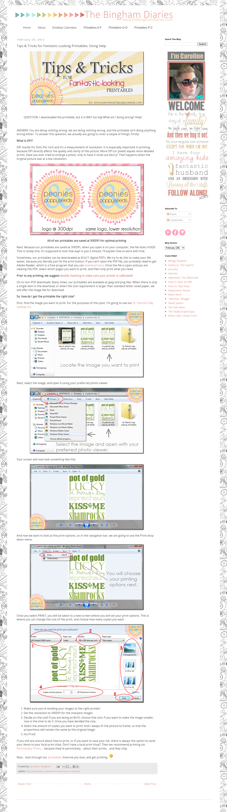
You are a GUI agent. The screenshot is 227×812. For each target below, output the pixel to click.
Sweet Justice (175, 303)
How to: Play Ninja (178, 286)
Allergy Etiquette (177, 260)
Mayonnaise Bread (179, 290)
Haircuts (173, 273)
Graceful (173, 269)
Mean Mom (175, 294)
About (41, 27)
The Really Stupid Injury (181, 311)
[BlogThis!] (67, 766)
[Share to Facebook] (74, 766)
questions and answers (57, 771)
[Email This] (64, 766)
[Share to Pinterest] (77, 766)
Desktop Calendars (64, 27)
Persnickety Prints (29, 748)
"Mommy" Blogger (179, 298)
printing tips (37, 771)
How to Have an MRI (180, 282)
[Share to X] (71, 766)
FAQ (28, 771)
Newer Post (24, 784)
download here (94, 265)
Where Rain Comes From (182, 315)
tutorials (75, 771)
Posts (172, 214)
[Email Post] (57, 766)
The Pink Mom (176, 307)
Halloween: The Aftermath (183, 277)
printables (54, 757)
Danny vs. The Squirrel (181, 265)
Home (27, 27)
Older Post (150, 784)
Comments (176, 220)
